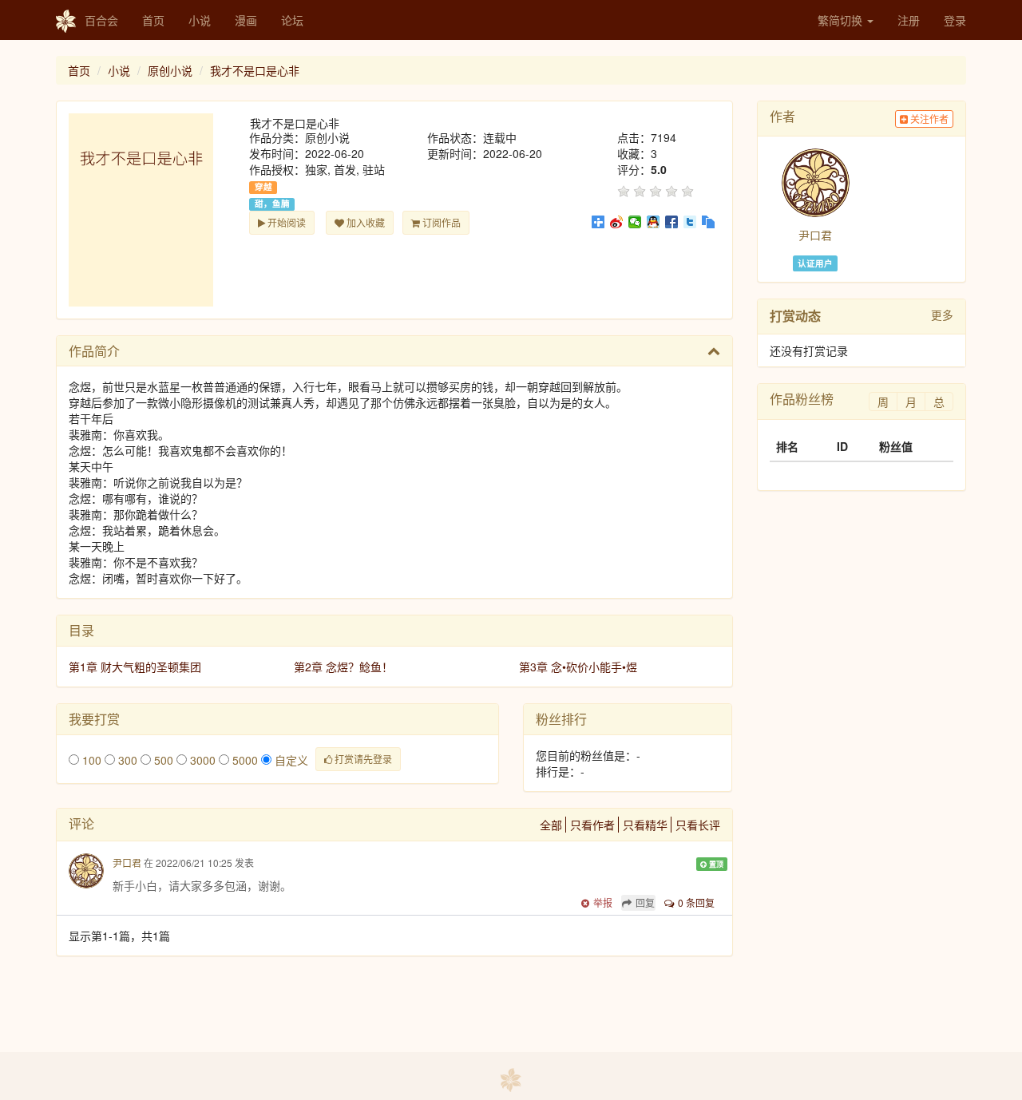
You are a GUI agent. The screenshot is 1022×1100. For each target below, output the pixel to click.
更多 (942, 314)
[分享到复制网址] (708, 222)
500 (162, 760)
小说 (199, 20)
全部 (551, 825)
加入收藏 (364, 222)
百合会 (101, 20)
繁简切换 (842, 20)
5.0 (659, 169)
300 (126, 760)
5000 (243, 760)
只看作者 (592, 825)
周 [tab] (883, 402)
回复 (645, 902)
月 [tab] (911, 402)
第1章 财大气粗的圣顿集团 (135, 667)
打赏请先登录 (362, 759)
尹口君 (127, 862)
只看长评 (697, 825)
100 (90, 760)
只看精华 (645, 825)
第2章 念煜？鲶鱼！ (343, 667)
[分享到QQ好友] (653, 222)
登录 (955, 20)
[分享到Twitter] (690, 222)
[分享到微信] (635, 222)
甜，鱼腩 (272, 203)
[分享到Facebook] (672, 222)
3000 (201, 760)
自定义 (289, 760)
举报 (602, 902)
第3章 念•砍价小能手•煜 (578, 667)
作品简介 (94, 351)
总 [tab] (939, 402)
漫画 (246, 20)
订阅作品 (440, 222)
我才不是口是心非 (254, 70)
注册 (908, 20)
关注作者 (928, 118)
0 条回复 (696, 902)
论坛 (292, 20)
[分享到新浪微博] (617, 222)
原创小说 (170, 70)
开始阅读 (285, 222)
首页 (153, 20)
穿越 (263, 186)
